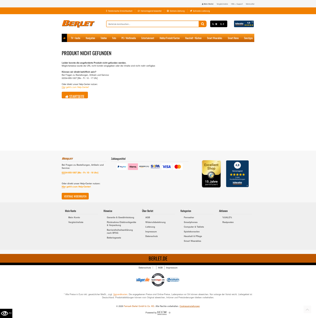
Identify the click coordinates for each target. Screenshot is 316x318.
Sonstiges (248, 38)
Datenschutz (151, 236)
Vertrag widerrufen (75, 196)
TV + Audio (75, 38)
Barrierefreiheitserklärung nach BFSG (120, 231)
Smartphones (191, 222)
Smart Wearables (214, 38)
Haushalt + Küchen (193, 38)
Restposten (228, 222)
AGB (147, 217)
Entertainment (147, 38)
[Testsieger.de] (158, 279)
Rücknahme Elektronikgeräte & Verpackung (121, 224)
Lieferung (150, 226)
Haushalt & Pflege (193, 236)
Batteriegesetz (114, 237)
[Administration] (170, 312)
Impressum (151, 231)
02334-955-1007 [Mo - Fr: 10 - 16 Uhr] (80, 172)
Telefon (104, 38)
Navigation (90, 38)
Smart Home (233, 38)
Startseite (76, 96)
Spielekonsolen (192, 231)
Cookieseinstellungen (190, 306)
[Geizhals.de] (173, 279)
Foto (114, 38)
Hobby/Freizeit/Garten (170, 38)
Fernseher (189, 217)
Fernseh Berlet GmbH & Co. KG (139, 306)
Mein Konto (74, 217)
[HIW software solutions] (162, 312)
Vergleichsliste (222, 3)
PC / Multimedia (128, 38)
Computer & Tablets (194, 226)
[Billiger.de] (142, 279)
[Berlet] (84, 24)
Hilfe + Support (237, 3)
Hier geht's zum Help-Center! (75, 87)
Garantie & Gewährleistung (120, 217)
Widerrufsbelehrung (155, 222)
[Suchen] (203, 24)
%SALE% (227, 217)
